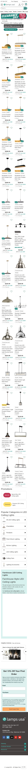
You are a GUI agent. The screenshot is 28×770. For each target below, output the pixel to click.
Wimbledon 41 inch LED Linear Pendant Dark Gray (20, 177)
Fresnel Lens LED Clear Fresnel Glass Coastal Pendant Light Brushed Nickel (20, 277)
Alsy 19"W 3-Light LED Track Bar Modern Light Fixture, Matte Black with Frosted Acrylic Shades (20, 241)
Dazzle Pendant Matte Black (6, 380)
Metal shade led (5, 305)
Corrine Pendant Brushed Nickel (6, 115)
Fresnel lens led (18, 270)
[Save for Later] (11, 34)
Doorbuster (17, 232)
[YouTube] (19, 737)
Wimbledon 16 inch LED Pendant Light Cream (7, 146)
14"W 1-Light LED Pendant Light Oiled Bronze (7, 477)
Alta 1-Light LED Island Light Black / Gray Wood (20, 444)
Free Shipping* (14, 1)
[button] (18, 247)
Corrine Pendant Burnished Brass (19, 115)
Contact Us (24, 1)
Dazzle (3, 377)
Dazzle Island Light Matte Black (20, 380)
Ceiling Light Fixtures (6, 19)
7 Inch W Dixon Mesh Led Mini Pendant (19, 411)
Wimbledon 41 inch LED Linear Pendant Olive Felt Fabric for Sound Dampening (20, 84)
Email (4, 685)
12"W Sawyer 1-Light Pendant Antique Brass (7, 411)
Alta (16, 440)
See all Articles (16, 643)
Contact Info (6, 730)
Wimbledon (4, 49)
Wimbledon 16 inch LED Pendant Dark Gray (7, 177)
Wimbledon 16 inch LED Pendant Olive (7, 53)
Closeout (4, 405)
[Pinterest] (15, 737)
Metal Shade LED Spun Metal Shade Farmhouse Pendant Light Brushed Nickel (7, 313)
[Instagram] (11, 737)
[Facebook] (4, 737)
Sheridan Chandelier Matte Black (20, 314)
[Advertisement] (8, 615)
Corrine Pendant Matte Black (6, 85)
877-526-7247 (4, 1)
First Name (5, 692)
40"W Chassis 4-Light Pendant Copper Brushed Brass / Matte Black (20, 476)
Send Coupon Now (14, 709)
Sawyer (4, 407)
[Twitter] (7, 737)
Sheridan (17, 311)
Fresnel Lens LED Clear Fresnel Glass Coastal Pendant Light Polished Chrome (20, 349)
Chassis (17, 471)
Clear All (21, 29)
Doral (3, 438)
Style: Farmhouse (10, 29)
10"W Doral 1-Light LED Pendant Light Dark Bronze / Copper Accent (7, 443)
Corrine (4, 82)
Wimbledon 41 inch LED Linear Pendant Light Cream (20, 52)
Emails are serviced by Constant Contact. (14, 704)
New (9, 47)
